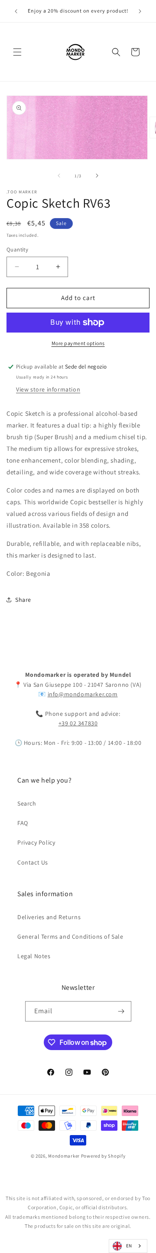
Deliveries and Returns (49, 917)
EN (129, 1246)
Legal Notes (34, 956)
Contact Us (32, 862)
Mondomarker (64, 1156)
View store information (48, 389)
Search (26, 803)
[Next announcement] (140, 11)
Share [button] (23, 600)
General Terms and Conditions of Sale (70, 936)
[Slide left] (58, 175)
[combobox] (128, 1246)
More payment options (78, 343)
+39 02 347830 (78, 723)
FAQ (22, 823)
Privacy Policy (36, 842)
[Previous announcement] (16, 11)
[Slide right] (97, 175)
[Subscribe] (121, 1011)
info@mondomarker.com (83, 694)
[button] (17, 52)
